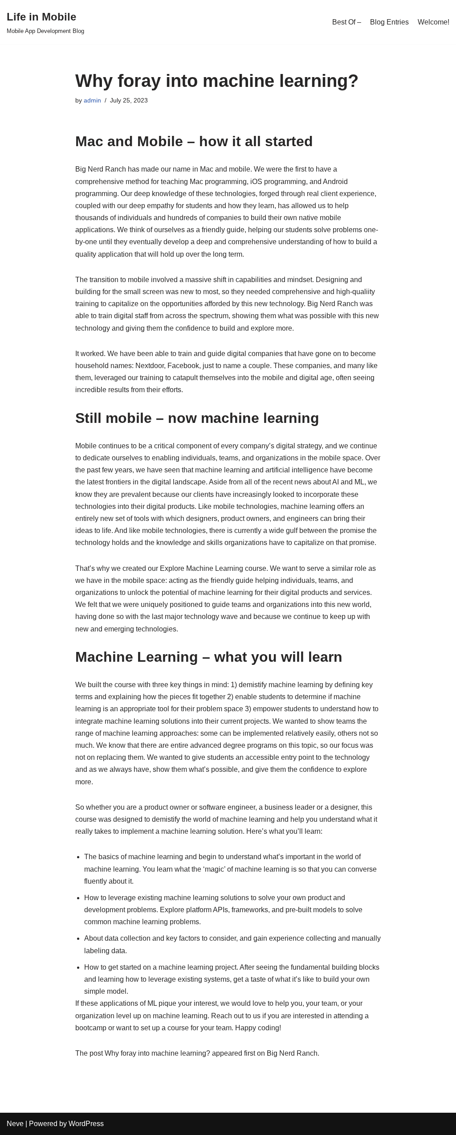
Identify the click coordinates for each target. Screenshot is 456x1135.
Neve (15, 1123)
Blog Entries (389, 22)
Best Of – (346, 22)
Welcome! (433, 22)
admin (92, 100)
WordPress (86, 1123)
